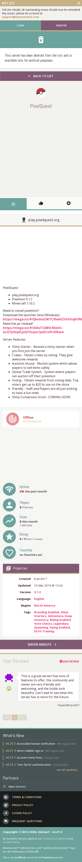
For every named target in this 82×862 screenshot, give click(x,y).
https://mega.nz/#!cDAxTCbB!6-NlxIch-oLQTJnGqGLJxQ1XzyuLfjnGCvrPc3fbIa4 (33, 330)
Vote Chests (43, 623)
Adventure (55, 616)
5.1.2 (37, 592)
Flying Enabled (60, 627)
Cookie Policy (11, 842)
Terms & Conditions (55, 838)
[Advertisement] (41, 152)
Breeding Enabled (46, 612)
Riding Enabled (60, 620)
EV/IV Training (44, 631)
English (39, 599)
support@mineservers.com (20, 17)
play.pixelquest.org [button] (43, 220)
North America (44, 605)
